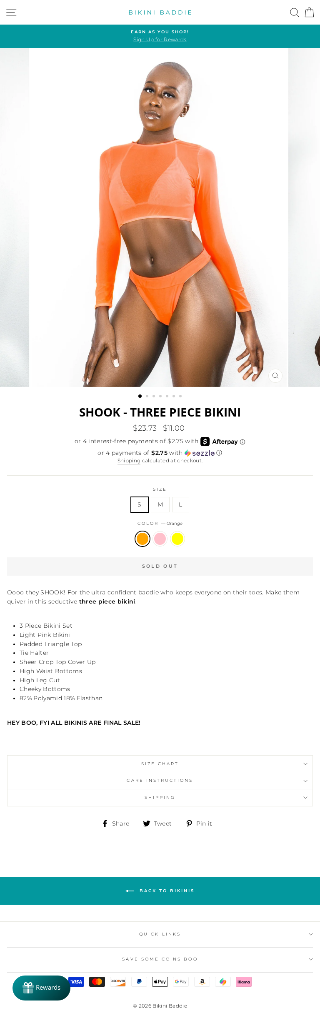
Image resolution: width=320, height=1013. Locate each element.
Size (160, 489)
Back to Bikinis (166, 890)
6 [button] (174, 397)
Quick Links (160, 934)
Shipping (129, 461)
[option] (160, 36)
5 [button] (168, 397)
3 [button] (154, 397)
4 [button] (161, 397)
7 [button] (181, 397)
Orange (142, 538)
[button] (160, 453)
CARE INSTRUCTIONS (160, 780)
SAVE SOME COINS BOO (160, 959)
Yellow (177, 538)
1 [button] (140, 396)
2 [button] (148, 397)
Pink (160, 538)
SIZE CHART (160, 763)
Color (160, 523)
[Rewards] (41, 988)
